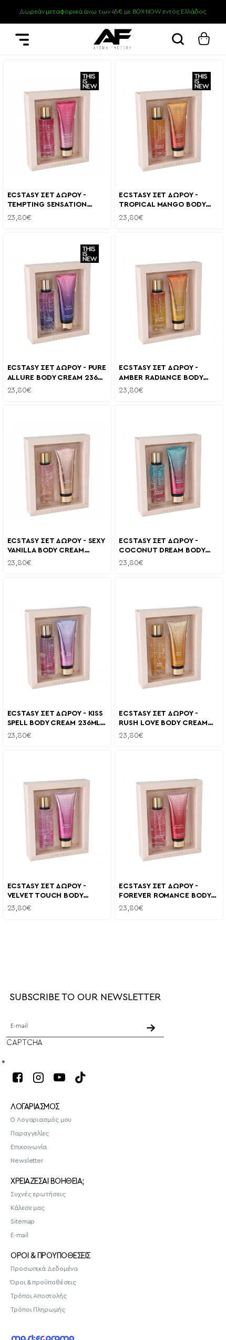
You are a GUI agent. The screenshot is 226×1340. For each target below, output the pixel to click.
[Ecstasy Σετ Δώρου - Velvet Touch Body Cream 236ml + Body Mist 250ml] (57, 817)
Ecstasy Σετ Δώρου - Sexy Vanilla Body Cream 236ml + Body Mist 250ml (56, 546)
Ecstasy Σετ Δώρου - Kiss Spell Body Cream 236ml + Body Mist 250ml (57, 719)
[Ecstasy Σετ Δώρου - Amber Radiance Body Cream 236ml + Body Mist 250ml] (169, 300)
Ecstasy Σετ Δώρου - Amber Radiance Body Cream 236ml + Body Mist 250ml (167, 373)
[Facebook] (17, 1077)
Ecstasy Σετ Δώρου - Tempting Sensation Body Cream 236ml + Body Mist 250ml (56, 201)
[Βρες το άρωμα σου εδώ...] (177, 39)
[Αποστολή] (151, 1028)
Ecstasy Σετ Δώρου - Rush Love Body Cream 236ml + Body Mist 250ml (166, 719)
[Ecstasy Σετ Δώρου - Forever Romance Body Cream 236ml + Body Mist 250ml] (169, 817)
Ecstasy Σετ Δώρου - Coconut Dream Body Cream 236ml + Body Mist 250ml (167, 546)
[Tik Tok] (80, 1077)
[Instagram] (38, 1077)
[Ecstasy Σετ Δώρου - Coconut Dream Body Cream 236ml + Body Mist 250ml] (169, 472)
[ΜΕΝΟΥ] (22, 39)
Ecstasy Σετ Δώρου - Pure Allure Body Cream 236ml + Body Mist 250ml (57, 373)
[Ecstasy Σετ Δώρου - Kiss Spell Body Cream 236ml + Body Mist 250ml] (57, 645)
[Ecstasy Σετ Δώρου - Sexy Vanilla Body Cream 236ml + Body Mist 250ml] (57, 472)
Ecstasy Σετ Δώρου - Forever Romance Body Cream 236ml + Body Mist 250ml (167, 891)
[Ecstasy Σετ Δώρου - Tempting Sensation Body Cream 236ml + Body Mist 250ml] (57, 127)
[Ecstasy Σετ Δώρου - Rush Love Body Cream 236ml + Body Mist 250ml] (169, 645)
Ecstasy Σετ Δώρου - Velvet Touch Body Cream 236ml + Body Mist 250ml (55, 891)
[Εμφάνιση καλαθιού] (204, 39)
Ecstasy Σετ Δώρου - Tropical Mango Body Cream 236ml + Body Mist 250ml (167, 201)
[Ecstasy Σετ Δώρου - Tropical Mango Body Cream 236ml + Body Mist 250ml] (169, 127)
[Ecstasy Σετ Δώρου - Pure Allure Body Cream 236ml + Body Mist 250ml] (57, 300)
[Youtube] (59, 1077)
